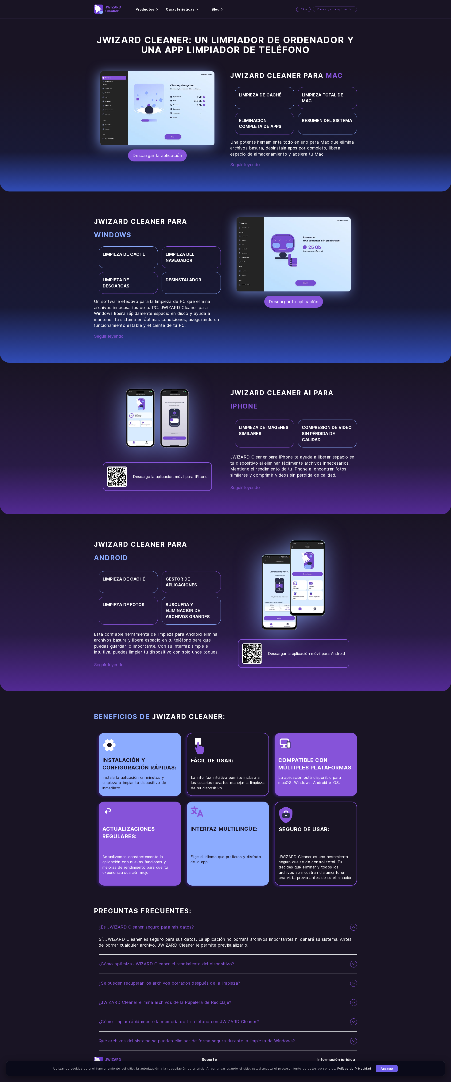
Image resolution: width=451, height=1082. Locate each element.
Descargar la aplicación (335, 9)
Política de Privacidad (354, 1068)
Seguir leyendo (245, 164)
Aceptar (387, 1069)
